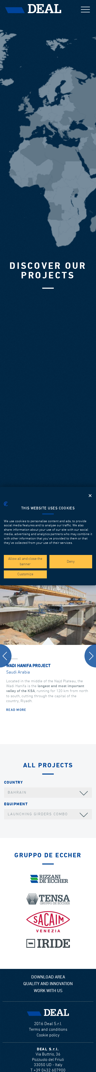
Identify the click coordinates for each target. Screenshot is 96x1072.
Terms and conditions (48, 1030)
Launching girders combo (38, 814)
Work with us (48, 991)
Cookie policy (48, 1035)
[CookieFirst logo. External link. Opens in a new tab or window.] (6, 504)
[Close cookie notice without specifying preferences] (90, 496)
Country (13, 782)
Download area (48, 977)
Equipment (16, 804)
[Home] (33, 8)
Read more (16, 710)
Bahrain (17, 792)
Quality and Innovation (48, 984)
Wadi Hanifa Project (28, 666)
